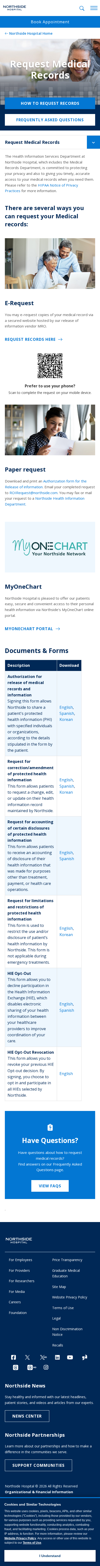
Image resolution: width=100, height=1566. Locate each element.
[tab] (81, 8)
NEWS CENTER (27, 1416)
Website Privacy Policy (69, 1297)
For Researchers (21, 1281)
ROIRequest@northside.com (33, 492)
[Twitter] (27, 1358)
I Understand (50, 1556)
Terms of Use (63, 1307)
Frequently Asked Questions (50, 119)
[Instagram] (46, 1367)
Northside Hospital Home (30, 33)
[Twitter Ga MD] (43, 1358)
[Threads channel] (15, 1368)
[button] (93, 142)
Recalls (57, 1345)
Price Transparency (67, 1259)
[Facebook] (13, 1357)
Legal (56, 1318)
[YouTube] (70, 1357)
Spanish (66, 713)
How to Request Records (50, 103)
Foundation (18, 1312)
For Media (17, 1291)
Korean (66, 719)
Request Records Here (30, 339)
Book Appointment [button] (50, 21)
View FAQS (50, 1186)
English (66, 707)
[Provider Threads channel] (31, 1368)
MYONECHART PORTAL (29, 628)
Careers (15, 1302)
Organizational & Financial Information (39, 1492)
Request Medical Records (32, 142)
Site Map (59, 1286)
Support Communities (38, 1465)
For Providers (19, 1270)
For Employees (20, 1259)
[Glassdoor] (84, 1358)
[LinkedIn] (57, 1357)
